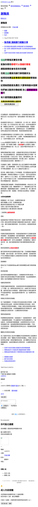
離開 (10, 503)
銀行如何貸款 (8, 359)
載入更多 (3, 397)
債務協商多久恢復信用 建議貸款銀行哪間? (17, 350)
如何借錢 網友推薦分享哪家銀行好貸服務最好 (18, 46)
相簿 (5, 30)
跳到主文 (3, 18)
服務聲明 (19, 482)
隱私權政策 (31, 480)
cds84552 (3, 376)
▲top (2, 393)
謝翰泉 (5, 13)
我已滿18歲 (4, 503)
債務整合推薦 (8, 357)
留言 (17, 385)
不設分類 (15, 27)
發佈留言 (3, 407)
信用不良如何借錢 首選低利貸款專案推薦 (17, 348)
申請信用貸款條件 (10, 361)
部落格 (6, 33)
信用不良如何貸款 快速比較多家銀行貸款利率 (18, 53)
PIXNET (8, 480)
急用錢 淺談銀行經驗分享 (16, 42)
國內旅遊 (14, 390)
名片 (5, 35)
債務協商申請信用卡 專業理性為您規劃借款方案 (19, 352)
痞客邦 (13, 385)
